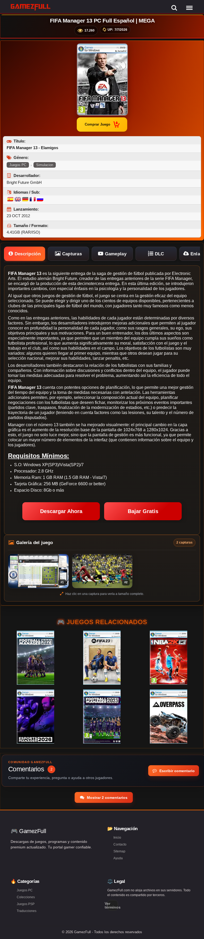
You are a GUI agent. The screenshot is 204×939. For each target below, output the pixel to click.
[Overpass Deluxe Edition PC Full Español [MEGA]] (168, 716)
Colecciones (26, 897)
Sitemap (119, 851)
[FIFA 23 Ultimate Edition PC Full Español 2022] (102, 658)
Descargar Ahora (61, 511)
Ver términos (112, 905)
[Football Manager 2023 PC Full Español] (102, 716)
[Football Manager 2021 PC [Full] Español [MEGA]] (35, 658)
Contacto (119, 844)
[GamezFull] (30, 7)
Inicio (117, 837)
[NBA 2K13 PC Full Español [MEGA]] (168, 658)
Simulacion (44, 165)
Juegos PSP (26, 904)
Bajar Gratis (143, 511)
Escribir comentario (176, 771)
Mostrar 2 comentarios (107, 797)
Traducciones (26, 911)
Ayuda (118, 858)
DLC (159, 253)
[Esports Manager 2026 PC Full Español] (35, 716)
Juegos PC (17, 165)
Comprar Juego (97, 124)
